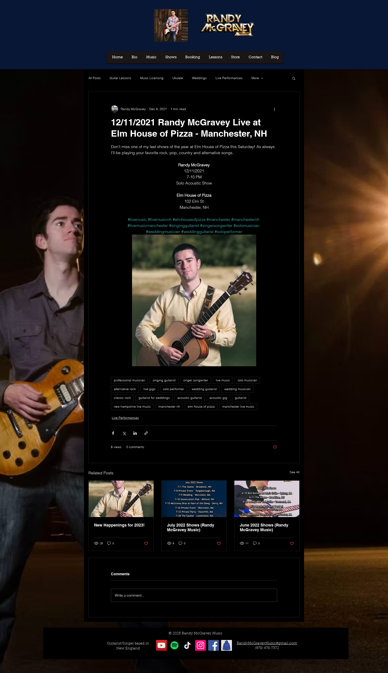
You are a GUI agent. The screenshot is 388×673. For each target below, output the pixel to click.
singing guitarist (164, 380)
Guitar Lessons (120, 78)
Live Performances (229, 78)
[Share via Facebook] (113, 433)
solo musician (247, 380)
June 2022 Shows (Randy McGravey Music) (264, 527)
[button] (294, 78)
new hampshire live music (132, 406)
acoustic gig (218, 398)
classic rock (122, 398)
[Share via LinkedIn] (135, 433)
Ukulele (177, 78)
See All (295, 472)
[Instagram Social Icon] (200, 645)
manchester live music (238, 406)
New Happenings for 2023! (119, 525)
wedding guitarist (204, 389)
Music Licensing (151, 78)
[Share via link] (146, 433)
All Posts (94, 78)
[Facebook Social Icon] (213, 645)
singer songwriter (195, 380)
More (255, 78)
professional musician (129, 380)
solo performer (173, 389)
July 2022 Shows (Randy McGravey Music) (190, 527)
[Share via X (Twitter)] (124, 433)
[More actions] (274, 109)
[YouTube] (161, 645)
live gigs (149, 389)
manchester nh (169, 406)
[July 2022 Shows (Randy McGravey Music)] (194, 499)
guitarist (240, 398)
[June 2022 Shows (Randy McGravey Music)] (266, 499)
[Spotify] (174, 645)
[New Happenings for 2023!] (121, 499)
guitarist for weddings (154, 398)
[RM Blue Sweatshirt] (226, 645)
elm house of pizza (201, 406)
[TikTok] (187, 645)
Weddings (199, 78)
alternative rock (125, 389)
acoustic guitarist (189, 398)
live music (223, 380)
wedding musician (237, 389)
